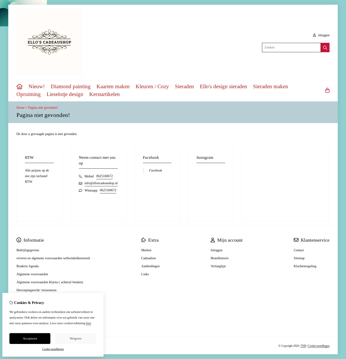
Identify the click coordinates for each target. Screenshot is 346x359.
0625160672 (104, 176)
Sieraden (184, 86)
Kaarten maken (113, 86)
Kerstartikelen (104, 94)
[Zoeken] (325, 47)
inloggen (323, 35)
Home (20, 107)
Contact (299, 250)
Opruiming (28, 94)
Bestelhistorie (220, 258)
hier (88, 323)
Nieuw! (36, 86)
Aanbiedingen (150, 266)
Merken (146, 250)
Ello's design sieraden (223, 86)
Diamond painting (71, 86)
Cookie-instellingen (319, 345)
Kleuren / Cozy (152, 86)
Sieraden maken (270, 86)
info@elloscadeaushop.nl (101, 183)
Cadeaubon (148, 258)
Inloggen (216, 250)
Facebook (155, 170)
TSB (303, 345)
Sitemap (299, 258)
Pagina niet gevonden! (43, 107)
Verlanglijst (218, 266)
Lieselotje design (65, 94)
